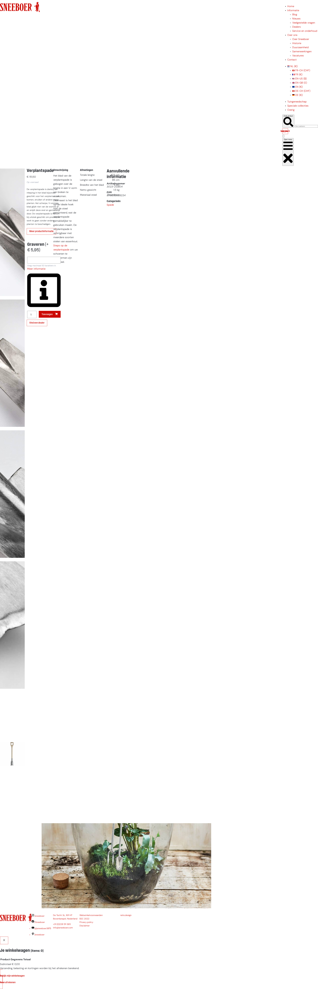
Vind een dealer (37, 323)
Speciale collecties (297, 106)
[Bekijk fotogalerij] (12, 817)
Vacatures (298, 56)
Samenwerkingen (302, 51)
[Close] (4, 940)
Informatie (293, 10)
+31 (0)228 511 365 (62, 924)
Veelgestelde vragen (303, 23)
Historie (296, 43)
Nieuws (296, 19)
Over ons (292, 35)
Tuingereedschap (297, 102)
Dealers (296, 27)
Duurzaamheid (300, 47)
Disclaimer (85, 926)
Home (290, 6)
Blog (294, 14)
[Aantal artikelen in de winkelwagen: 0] (283, 136)
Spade (110, 205)
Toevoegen (47, 314)
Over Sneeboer (300, 39)
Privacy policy (86, 922)
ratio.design (126, 915)
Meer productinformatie (41, 231)
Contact (292, 60)
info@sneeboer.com (63, 928)
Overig (291, 110)
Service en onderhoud (304, 31)
